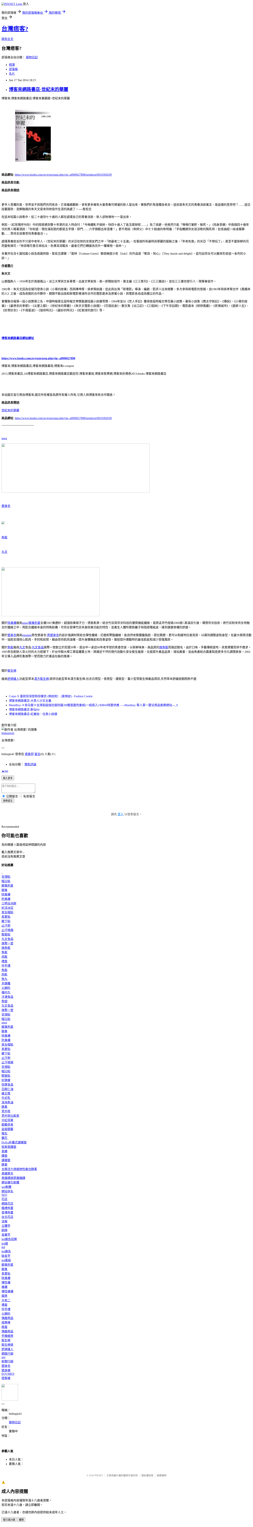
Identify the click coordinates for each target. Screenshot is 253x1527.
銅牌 (4, 1230)
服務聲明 (162, 1475)
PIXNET (99, 1475)
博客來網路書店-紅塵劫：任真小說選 (33, 714)
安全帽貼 (7, 912)
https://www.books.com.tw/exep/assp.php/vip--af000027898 (38, 358)
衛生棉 (11, 670)
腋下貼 (5, 921)
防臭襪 (5, 899)
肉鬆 (4, 956)
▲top (4, 770)
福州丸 (5, 992)
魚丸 (4, 979)
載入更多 (8, 778)
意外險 (5, 1111)
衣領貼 (5, 876)
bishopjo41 (7, 733)
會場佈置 (7, 1212)
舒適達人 (13, 678)
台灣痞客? (14, 28)
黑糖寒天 (7, 1173)
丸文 (4, 551)
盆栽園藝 (7, 1129)
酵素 (4, 1106)
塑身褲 (5, 1370)
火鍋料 (5, 987)
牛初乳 (5, 1098)
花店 (4, 1199)
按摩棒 (5, 1322)
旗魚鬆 (163, 647)
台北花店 (7, 1216)
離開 (21, 1519)
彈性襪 (5, 1282)
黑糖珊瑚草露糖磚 (13, 1178)
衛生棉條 (7, 1344)
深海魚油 (7, 1102)
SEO (4, 1194)
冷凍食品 (7, 996)
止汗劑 (5, 925)
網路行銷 (7, 1353)
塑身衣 (5, 506)
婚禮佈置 (7, 1208)
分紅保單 (7, 1120)
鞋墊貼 (5, 934)
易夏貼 (5, 916)
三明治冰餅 (8, 903)
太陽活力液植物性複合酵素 (19, 1169)
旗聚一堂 (7, 943)
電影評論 (30, 764)
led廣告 (6, 1251)
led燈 (4, 1243)
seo (3, 1357)
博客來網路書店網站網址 (17, 338)
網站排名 (7, 1191)
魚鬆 (4, 537)
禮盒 (4, 961)
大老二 (5, 1300)
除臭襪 (11, 622)
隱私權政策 (147, 1475)
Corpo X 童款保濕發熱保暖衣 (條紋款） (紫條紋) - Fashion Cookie (51, 696)
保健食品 (7, 1084)
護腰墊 (5, 1160)
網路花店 (7, 1203)
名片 (12, 73)
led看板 (6, 1260)
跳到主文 (7, 39)
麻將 (4, 1295)
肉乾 (4, 974)
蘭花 (4, 1138)
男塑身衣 (53, 635)
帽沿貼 (5, 881)
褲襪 (4, 1287)
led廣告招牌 (9, 1239)
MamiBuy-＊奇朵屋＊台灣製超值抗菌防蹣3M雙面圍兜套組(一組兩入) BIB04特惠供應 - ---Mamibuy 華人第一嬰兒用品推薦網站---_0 (93, 705)
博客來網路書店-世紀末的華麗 (38, 89)
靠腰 (4, 1151)
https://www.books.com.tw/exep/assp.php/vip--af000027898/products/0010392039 (63, 174)
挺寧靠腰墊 (8, 1146)
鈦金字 (5, 1255)
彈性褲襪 (7, 1291)
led (3, 1247)
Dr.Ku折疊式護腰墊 (14, 1142)
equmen (26, 635)
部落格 (13, 69)
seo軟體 (6, 1186)
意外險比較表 (10, 1115)
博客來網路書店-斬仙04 (24, 709)
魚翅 (4, 1001)
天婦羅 (5, 983)
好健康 (5, 1080)
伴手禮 (5, 965)
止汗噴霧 (7, 930)
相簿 (12, 64)
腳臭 (4, 890)
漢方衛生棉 (41, 678)
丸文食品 (38, 647)
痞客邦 (29, 754)
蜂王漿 (5, 1093)
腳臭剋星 (34, 622)
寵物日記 (32, 57)
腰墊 (4, 1155)
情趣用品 (7, 1318)
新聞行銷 (7, 1361)
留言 (37, 754)
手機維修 (7, 1335)
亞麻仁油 (7, 1089)
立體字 (5, 1225)
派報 (4, 1221)
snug (4, 438)
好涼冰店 (7, 907)
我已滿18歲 (9, 1519)
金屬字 (5, 1234)
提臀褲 (5, 1378)
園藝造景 (7, 1124)
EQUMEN (7, 1373)
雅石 (4, 1133)
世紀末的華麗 (10, 410)
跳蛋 (4, 1327)
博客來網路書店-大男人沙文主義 (30, 700)
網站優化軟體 (10, 1182)
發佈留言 (8, 800)
